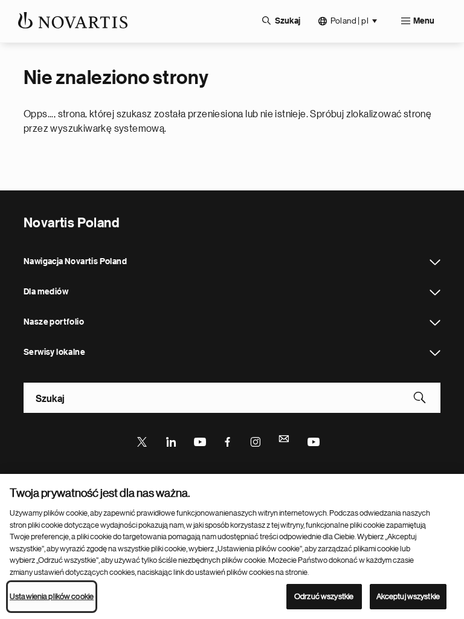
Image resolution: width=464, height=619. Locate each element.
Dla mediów (435, 292)
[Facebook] (227, 440)
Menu (423, 21)
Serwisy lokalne (435, 353)
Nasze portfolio (435, 322)
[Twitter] (142, 440)
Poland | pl (349, 20)
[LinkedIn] (171, 440)
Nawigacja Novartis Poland (435, 262)
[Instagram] (256, 440)
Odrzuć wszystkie (323, 596)
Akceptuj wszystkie (408, 596)
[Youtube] (199, 440)
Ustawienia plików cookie (52, 596)
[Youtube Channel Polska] (313, 440)
